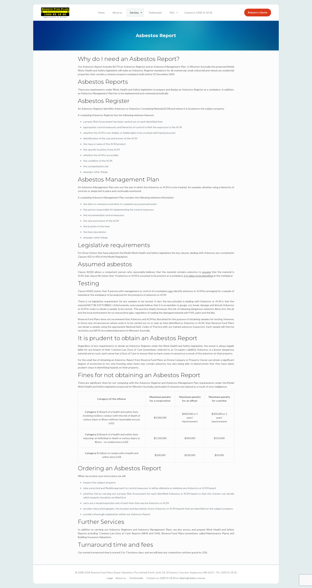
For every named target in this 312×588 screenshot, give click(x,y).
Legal (110, 578)
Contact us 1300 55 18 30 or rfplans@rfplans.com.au (175, 578)
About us (121, 578)
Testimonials (136, 578)
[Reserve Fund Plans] (55, 13)
